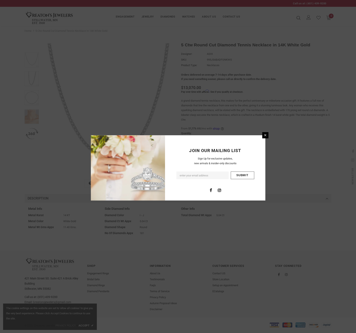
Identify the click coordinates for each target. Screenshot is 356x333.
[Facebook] (211, 190)
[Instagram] (219, 190)
